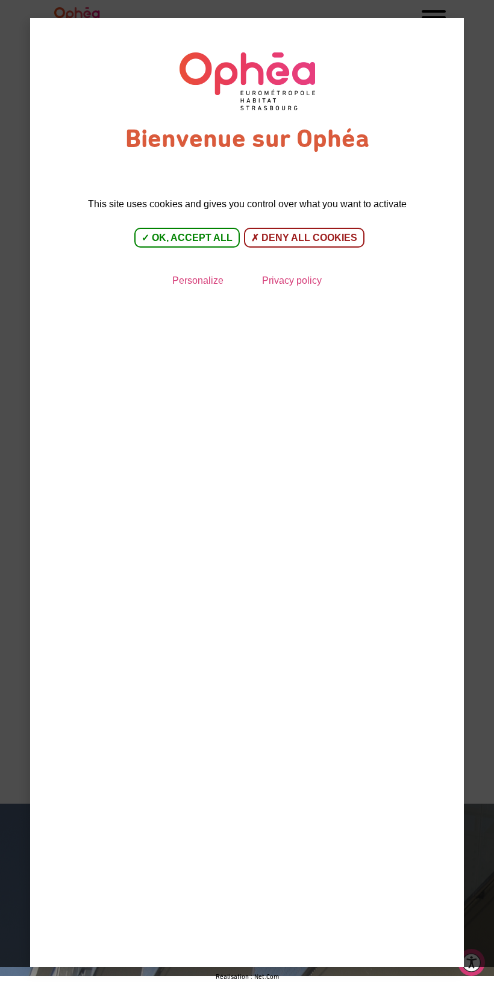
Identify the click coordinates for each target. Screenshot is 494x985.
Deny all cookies (308, 238)
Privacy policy (292, 280)
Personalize (198, 280)
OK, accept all (191, 238)
